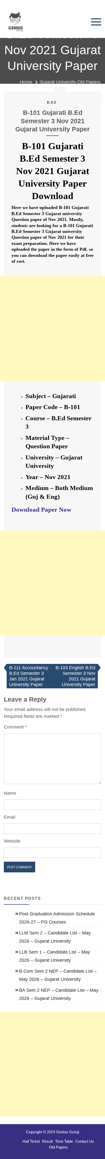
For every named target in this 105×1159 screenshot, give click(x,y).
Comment (15, 727)
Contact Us (84, 1141)
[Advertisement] (52, 328)
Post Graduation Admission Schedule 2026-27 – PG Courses (57, 918)
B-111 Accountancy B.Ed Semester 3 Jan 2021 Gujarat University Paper (28, 676)
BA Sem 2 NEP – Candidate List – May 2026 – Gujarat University (58, 994)
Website (12, 841)
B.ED (51, 102)
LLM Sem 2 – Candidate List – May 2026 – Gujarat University (55, 937)
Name (10, 793)
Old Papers (58, 1147)
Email (9, 817)
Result (47, 1141)
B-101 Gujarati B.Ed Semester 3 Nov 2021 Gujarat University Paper (52, 121)
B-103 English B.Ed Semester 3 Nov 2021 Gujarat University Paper (75, 676)
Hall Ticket (31, 1141)
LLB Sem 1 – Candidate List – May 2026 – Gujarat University (54, 956)
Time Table (64, 1141)
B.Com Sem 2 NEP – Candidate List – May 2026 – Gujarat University (58, 975)
